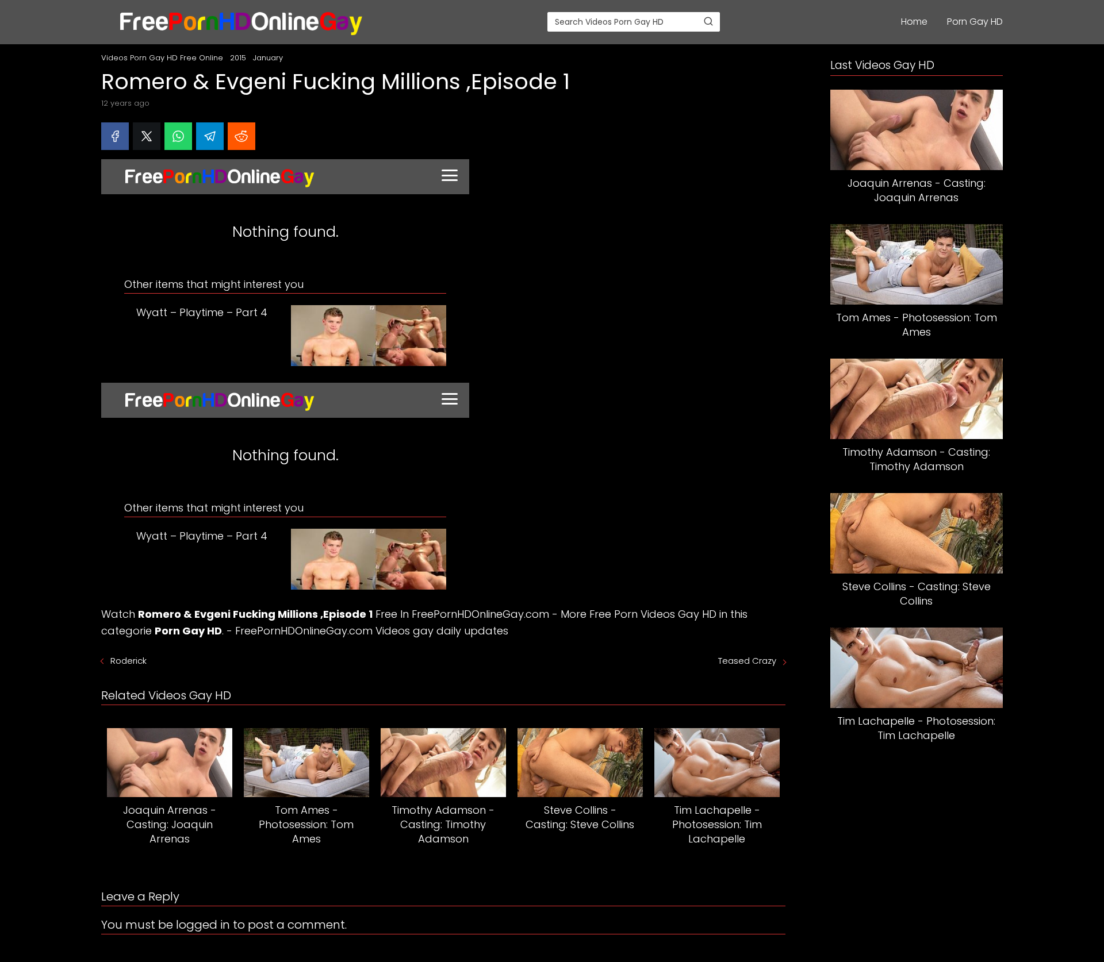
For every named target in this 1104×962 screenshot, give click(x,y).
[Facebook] (115, 136)
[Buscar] (708, 21)
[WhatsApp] (178, 136)
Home (914, 21)
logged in (203, 925)
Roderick (128, 661)
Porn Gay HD (975, 21)
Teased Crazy (747, 661)
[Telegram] (210, 136)
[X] (146, 136)
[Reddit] (241, 136)
